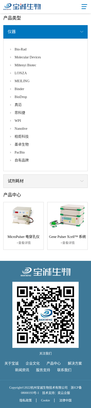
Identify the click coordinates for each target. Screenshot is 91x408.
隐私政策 (25, 400)
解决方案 (75, 363)
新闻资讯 (22, 370)
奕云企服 (64, 393)
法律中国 (65, 400)
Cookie (45, 400)
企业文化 (33, 363)
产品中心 (54, 363)
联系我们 (64, 370)
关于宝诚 (11, 363)
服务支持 (43, 370)
